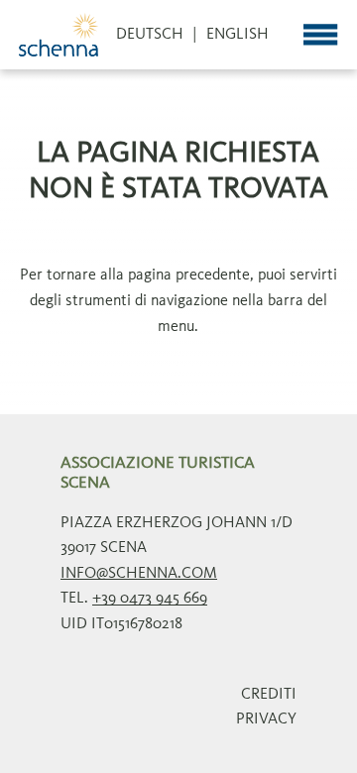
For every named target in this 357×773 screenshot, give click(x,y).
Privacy (266, 719)
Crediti (269, 695)
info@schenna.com (138, 574)
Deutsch (149, 35)
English (237, 35)
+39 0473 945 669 (149, 599)
